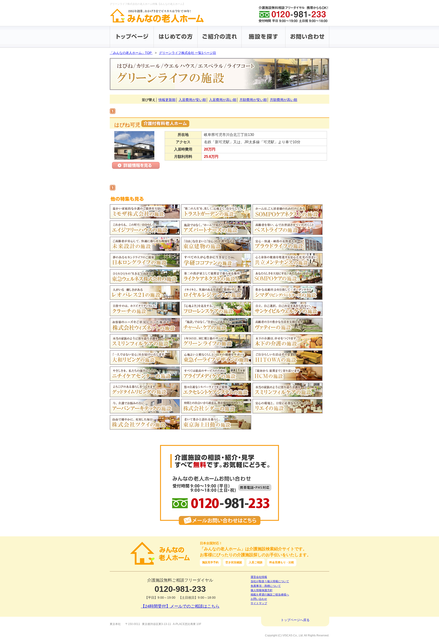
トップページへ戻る (295, 620)
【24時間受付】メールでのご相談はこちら (180, 606)
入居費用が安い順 (192, 100)
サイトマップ (259, 603)
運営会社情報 (259, 577)
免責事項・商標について (266, 585)
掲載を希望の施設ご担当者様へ (270, 594)
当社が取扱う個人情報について (270, 581)
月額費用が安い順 (253, 100)
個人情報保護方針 (262, 590)
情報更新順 (167, 100)
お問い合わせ (259, 599)
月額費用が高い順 (283, 100)
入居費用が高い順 (222, 100)
